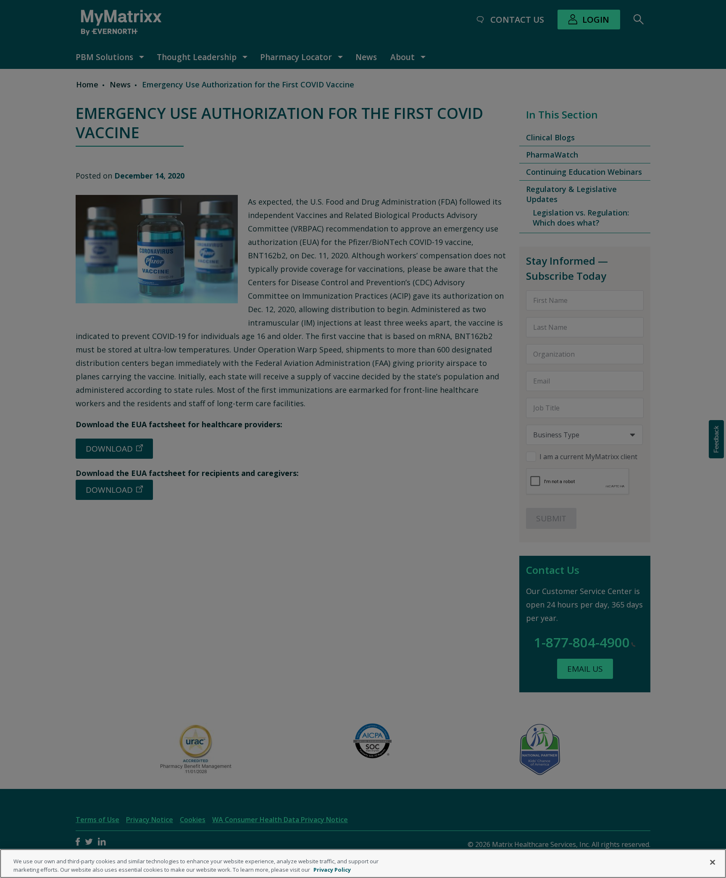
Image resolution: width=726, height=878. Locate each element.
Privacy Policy (332, 869)
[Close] (712, 862)
